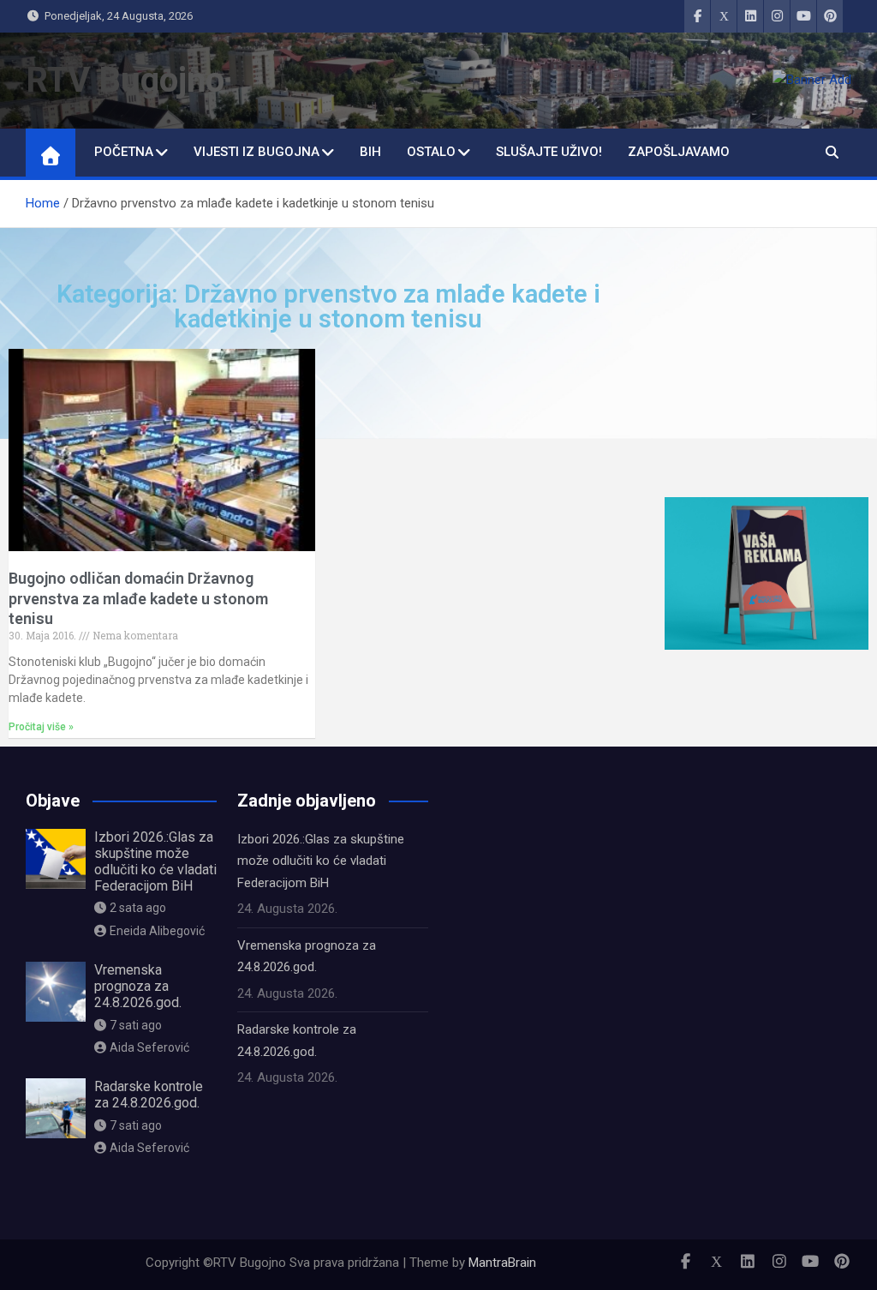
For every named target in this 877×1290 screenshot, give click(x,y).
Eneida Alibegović (157, 931)
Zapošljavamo (679, 151)
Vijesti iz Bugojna (256, 151)
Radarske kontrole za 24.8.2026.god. (148, 1094)
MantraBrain (502, 1262)
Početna (123, 151)
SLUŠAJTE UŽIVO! (549, 151)
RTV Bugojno (125, 80)
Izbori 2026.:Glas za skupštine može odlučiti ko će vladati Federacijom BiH (155, 862)
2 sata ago (138, 908)
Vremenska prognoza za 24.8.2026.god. (138, 986)
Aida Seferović (149, 1047)
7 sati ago (136, 1025)
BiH (370, 151)
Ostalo (431, 151)
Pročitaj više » (41, 727)
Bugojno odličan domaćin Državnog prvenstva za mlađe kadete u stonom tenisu (138, 598)
